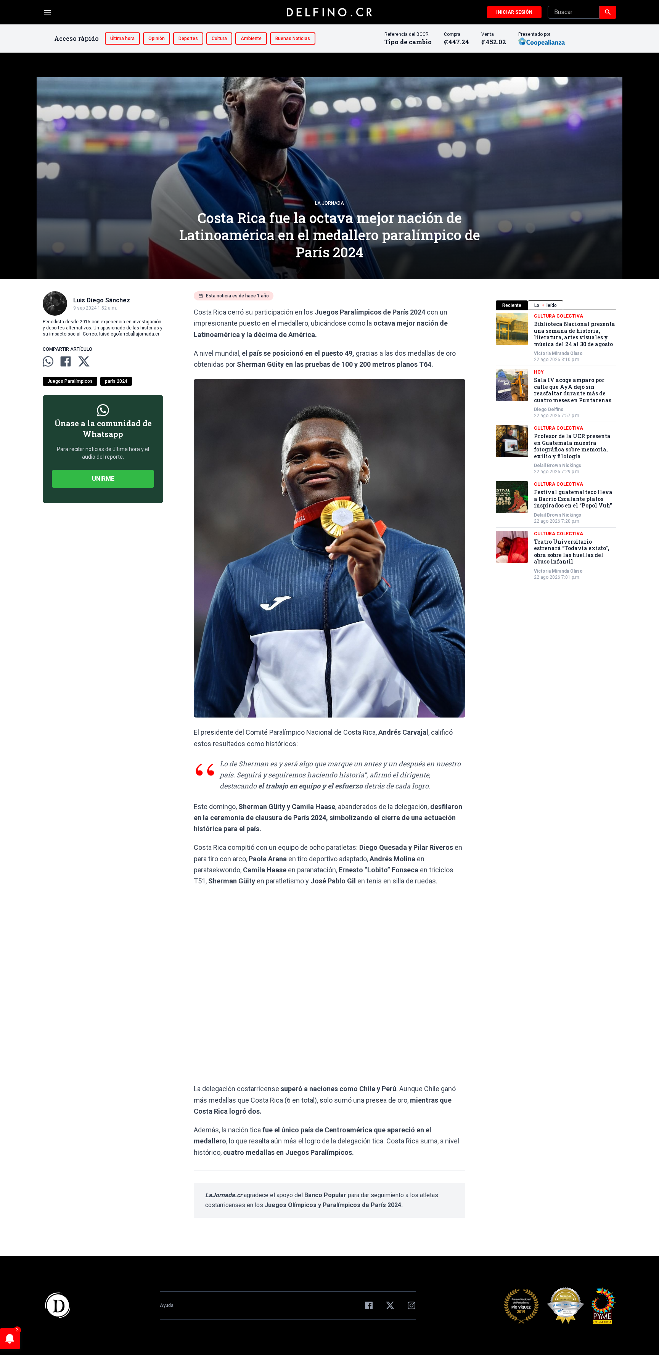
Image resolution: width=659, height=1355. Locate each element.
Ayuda (167, 1305)
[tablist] (556, 305)
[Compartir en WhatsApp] (48, 361)
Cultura (219, 38)
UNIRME (103, 478)
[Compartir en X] (84, 361)
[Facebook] (368, 1305)
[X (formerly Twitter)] (390, 1305)
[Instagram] (411, 1305)
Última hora (122, 38)
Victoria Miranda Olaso (558, 353)
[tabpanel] (556, 446)
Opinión (156, 38)
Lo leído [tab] (545, 305)
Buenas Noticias (292, 38)
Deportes (188, 38)
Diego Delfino (549, 409)
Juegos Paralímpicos (70, 381)
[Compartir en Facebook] (65, 361)
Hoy (539, 372)
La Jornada (329, 203)
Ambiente (251, 38)
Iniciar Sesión (514, 12)
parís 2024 (116, 381)
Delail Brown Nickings (557, 465)
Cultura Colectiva (558, 316)
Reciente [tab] (511, 305)
